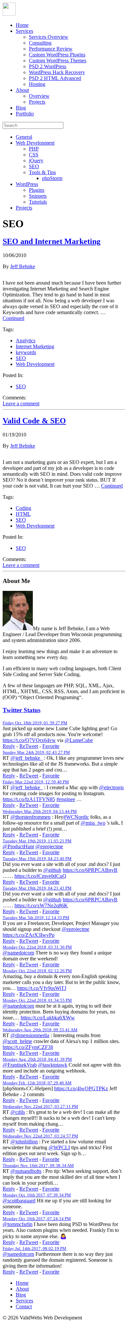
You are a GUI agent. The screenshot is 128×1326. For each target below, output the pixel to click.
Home (22, 25)
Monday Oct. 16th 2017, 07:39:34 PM (37, 1195)
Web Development (35, 143)
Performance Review (51, 48)
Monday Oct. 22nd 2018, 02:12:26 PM (37, 970)
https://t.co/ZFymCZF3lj (28, 1047)
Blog (21, 107)
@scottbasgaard (19, 1200)
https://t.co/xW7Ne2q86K (41, 905)
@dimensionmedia (30, 1035)
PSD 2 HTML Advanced (55, 78)
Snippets (38, 196)
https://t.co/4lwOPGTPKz (81, 1088)
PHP (34, 148)
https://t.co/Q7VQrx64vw (29, 740)
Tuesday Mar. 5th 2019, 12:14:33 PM (36, 917)
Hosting (37, 84)
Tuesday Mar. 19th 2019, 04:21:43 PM (37, 888)
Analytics (25, 340)
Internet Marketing (35, 346)
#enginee (65, 799)
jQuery (36, 160)
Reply (9, 746)
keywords (26, 352)
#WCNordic (76, 817)
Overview (39, 96)
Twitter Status (21, 710)
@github (52, 870)
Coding (23, 508)
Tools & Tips (42, 172)
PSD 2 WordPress (47, 66)
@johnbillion (24, 1141)
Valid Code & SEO (34, 420)
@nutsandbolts (26, 1171)
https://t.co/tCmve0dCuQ (40, 876)
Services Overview (48, 37)
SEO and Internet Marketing (51, 241)
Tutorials (38, 202)
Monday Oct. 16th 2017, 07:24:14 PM (37, 1218)
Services (24, 31)
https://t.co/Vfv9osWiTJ (41, 988)
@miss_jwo (93, 823)
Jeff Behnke (22, 266)
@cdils (18, 1112)
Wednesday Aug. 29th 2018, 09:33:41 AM (40, 1029)
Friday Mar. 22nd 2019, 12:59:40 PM (36, 781)
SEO (34, 166)
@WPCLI (59, 1147)
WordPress (27, 184)
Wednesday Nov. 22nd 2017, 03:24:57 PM (40, 1136)
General (24, 137)
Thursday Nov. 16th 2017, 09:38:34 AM (38, 1165)
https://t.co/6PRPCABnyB (90, 870)
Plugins (36, 190)
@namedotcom (18, 952)
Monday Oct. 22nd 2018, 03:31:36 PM (37, 947)
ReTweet (28, 746)
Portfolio (25, 113)
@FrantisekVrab (20, 1065)
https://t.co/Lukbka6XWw (48, 1017)
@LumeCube (79, 740)
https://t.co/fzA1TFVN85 (29, 799)
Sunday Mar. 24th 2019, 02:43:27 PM (36, 752)
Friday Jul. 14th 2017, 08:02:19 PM (34, 1248)
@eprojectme (49, 846)
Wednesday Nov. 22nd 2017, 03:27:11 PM (40, 1106)
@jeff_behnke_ (27, 758)
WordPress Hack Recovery (57, 72)
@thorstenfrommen (31, 817)
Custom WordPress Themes (57, 60)
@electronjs (111, 787)
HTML (23, 514)
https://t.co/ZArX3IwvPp (28, 935)
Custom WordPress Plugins (57, 54)
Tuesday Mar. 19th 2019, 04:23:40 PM (37, 858)
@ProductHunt (18, 846)
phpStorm (52, 178)
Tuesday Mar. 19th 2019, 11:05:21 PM (37, 840)
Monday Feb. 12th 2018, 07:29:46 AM (37, 1082)
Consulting (40, 43)
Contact (24, 1306)
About (22, 90)
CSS (33, 154)
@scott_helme (17, 1041)
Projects (37, 102)
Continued (13, 318)
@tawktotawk (52, 1065)
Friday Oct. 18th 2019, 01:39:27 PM (35, 722)
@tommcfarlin (17, 1224)
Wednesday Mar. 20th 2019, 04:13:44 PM (40, 811)
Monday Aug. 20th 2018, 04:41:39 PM (37, 1059)
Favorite (50, 746)
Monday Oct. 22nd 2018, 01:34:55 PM (37, 1000)
